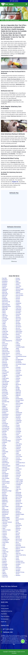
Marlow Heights (5, 517)
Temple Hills (5, 331)
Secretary (4, 370)
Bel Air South (19, 539)
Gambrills (18, 337)
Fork (17, 365)
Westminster (5, 300)
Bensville (18, 533)
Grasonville (18, 314)
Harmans (18, 298)
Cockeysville (19, 439)
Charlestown (19, 469)
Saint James (5, 383)
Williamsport (5, 289)
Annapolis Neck (19, 561)
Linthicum (4, 531)
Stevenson (4, 345)
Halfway (18, 304)
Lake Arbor (4, 556)
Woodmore (4, 282)
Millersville (4, 497)
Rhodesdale (5, 409)
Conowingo (18, 431)
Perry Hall (4, 439)
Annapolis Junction (20, 562)
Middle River (5, 501)
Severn (4, 368)
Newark (4, 472)
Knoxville (4, 559)
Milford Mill (4, 498)
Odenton (4, 456)
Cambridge (18, 484)
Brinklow (18, 511)
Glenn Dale (18, 318)
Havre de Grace (19, 293)
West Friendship (6, 304)
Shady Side (5, 365)
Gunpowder (18, 309)
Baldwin (18, 551)
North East (4, 467)
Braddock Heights (20, 514)
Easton (17, 397)
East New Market (20, 400)
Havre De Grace (19, 295)
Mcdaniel (4, 504)
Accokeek (18, 569)
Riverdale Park (5, 401)
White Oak (4, 292)
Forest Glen (18, 370)
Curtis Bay (18, 418)
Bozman (18, 515)
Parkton (4, 447)
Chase (17, 467)
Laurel (3, 545)
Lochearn (4, 526)
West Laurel (5, 303)
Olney (3, 454)
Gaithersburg (19, 339)
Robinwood (5, 397)
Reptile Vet (3, 621)
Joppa (3, 570)
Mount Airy (4, 489)
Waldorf (4, 311)
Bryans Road (19, 497)
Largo (3, 547)
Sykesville (4, 336)
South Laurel (5, 354)
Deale (17, 409)
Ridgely (4, 406)
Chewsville (18, 454)
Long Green (5, 525)
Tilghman (4, 328)
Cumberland (18, 420)
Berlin (17, 531)
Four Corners (19, 354)
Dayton (17, 411)
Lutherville (4, 523)
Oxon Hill (4, 448)
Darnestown (18, 414)
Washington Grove (6, 306)
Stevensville (5, 343)
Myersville (4, 486)
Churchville (18, 450)
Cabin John (18, 489)
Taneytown (4, 332)
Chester (17, 461)
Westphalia (4, 298)
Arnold (17, 558)
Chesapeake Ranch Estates (20, 463)
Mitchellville (5, 495)
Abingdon (18, 570)
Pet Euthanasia (4, 619)
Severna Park (5, 367)
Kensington (4, 564)
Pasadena (4, 442)
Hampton (18, 301)
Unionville (4, 317)
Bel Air (17, 542)
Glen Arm (18, 328)
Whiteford (4, 290)
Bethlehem (18, 528)
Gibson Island (19, 331)
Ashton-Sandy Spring (21, 555)
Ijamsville (18, 279)
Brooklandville (19, 506)
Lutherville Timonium (7, 522)
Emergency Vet (4, 605)
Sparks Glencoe (6, 353)
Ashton (17, 556)
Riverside (4, 400)
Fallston (17, 376)
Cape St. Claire (19, 481)
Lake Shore (5, 555)
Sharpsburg (5, 364)
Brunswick (18, 498)
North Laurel (5, 464)
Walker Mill (4, 309)
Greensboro (18, 311)
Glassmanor (18, 329)
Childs (17, 453)
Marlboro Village (6, 519)
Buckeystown (19, 495)
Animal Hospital (5, 608)
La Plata (4, 558)
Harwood (18, 297)
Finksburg (18, 372)
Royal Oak (4, 386)
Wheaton (4, 297)
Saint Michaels (5, 381)
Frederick (18, 353)
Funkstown (18, 340)
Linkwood (4, 533)
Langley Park (5, 551)
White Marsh (5, 293)
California (18, 487)
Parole (3, 444)
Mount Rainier (5, 487)
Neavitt (3, 479)
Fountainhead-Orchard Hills (21, 357)
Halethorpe (18, 306)
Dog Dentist (4, 613)
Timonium (4, 326)
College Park (19, 436)
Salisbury (4, 379)
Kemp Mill (4, 565)
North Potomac (5, 462)
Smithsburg (4, 358)
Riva (3, 403)
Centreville (18, 472)
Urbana (4, 312)
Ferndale (18, 373)
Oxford (3, 450)
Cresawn (18, 425)
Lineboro (4, 536)
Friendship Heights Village (20, 347)
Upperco (4, 314)
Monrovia (4, 492)
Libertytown (5, 537)
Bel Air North (19, 540)
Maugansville (5, 509)
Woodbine (4, 286)
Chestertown (19, 459)
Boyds (17, 517)
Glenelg (17, 322)
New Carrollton (5, 478)
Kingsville (4, 561)
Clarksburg (18, 447)
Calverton (18, 486)
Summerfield (5, 337)
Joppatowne (5, 569)
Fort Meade (18, 361)
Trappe (3, 323)
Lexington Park (5, 539)
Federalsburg (19, 375)
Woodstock (4, 279)
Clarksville (18, 445)
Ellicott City (18, 384)
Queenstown (5, 415)
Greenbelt (18, 312)
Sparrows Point (5, 351)
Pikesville (4, 431)
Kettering (4, 562)
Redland (4, 412)
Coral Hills (18, 428)
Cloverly (18, 440)
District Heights (19, 403)
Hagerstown (18, 307)
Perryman (4, 436)
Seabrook (4, 373)
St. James (4, 347)
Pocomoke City (5, 428)
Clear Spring (19, 444)
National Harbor (6, 483)
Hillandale (18, 290)
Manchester (5, 520)
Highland (18, 292)
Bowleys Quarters (20, 519)
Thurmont (4, 329)
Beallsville (18, 544)
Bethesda (7, 20)
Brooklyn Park (19, 503)
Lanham (4, 550)
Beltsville (18, 536)
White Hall (4, 295)
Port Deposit (5, 423)
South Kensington (6, 356)
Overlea (4, 453)
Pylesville (4, 418)
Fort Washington (19, 359)
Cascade (18, 476)
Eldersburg (18, 390)
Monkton (4, 494)
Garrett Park (18, 336)
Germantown (19, 332)
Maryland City (5, 512)
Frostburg (18, 345)
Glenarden (18, 323)
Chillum (17, 451)
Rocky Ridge (5, 393)
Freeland (18, 351)
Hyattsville (18, 282)
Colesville (18, 437)
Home (2, 20)
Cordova (18, 426)
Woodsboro (5, 281)
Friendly (18, 350)
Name (3, 484)
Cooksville (18, 429)
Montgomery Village (6, 490)
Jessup (4, 572)
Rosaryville (4, 390)
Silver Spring (5, 359)
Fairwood (18, 378)
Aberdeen (18, 575)
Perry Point (4, 437)
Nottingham (5, 461)
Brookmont (18, 501)
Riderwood (4, 408)
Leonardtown (5, 540)
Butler (17, 490)
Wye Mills (4, 278)
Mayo (3, 508)
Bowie (17, 520)
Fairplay (18, 379)
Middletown (5, 500)
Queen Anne (5, 417)
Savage (4, 376)
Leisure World (5, 542)
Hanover (18, 300)
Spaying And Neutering (6, 611)
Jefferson (4, 573)
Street (3, 342)
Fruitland (18, 343)
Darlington (18, 415)
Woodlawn (4, 284)
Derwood (18, 406)
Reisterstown (5, 411)
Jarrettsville (4, 575)
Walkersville (5, 307)
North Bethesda (5, 469)
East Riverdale (19, 398)
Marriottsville (5, 514)
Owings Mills (5, 451)
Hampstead (18, 303)
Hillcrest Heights (19, 289)
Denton (17, 408)
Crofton (17, 423)
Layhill (3, 544)
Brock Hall (18, 509)
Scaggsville (5, 375)
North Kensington (6, 465)
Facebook (14, 653)
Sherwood (4, 362)
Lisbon (3, 528)
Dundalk (18, 401)
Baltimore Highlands (20, 547)
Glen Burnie (18, 326)
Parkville (4, 445)
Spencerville (5, 350)
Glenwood (18, 317)
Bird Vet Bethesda (14, 20)
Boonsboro (18, 523)
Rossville (4, 387)
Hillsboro (18, 287)
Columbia (18, 433)
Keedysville (5, 567)
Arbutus (17, 559)
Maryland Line (5, 511)
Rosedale (4, 389)
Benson (17, 534)
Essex (17, 383)
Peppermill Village (6, 440)
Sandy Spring (5, 378)
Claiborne (18, 448)
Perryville (4, 434)
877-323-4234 (8, 629)
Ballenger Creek (19, 550)
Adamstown (18, 567)
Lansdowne (5, 548)
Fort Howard (18, 362)
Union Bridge (5, 318)
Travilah (4, 322)
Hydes (17, 281)
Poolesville (4, 425)
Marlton (4, 515)
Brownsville (18, 500)
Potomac (4, 422)
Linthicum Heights (6, 530)
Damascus (18, 417)
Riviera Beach (5, 398)
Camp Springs (19, 483)
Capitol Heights (19, 479)
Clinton (17, 442)
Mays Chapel (5, 506)
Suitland (4, 339)
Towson (4, 325)
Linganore (4, 534)
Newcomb (4, 470)
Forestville (18, 367)
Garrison (18, 334)
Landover (4, 553)
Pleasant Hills (5, 429)
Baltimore (18, 548)
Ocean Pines (5, 458)
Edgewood (18, 392)
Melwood (4, 503)
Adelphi (17, 565)
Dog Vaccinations (5, 616)
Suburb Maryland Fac (7, 340)
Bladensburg (19, 525)
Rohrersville (5, 392)
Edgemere (18, 395)
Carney (17, 478)
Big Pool (18, 526)
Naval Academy (6, 481)
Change (17, 470)
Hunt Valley (18, 286)
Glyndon (18, 315)
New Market (5, 476)
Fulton (17, 342)
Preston (4, 420)
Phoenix (4, 433)
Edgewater (18, 393)
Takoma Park (5, 334)
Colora (17, 434)
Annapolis (18, 564)
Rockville (4, 395)
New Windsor (5, 473)
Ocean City (4, 459)
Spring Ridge (5, 348)
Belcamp (18, 537)
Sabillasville (5, 384)
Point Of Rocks (5, 426)
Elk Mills (18, 389)
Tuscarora (4, 320)
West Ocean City (6, 301)
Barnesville (18, 545)
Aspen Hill (18, 553)
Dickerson (18, 404)
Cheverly (18, 458)
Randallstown (5, 414)
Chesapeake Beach (20, 465)
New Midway (5, 475)
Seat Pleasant (5, 372)
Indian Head (5, 576)
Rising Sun (4, 404)
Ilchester (18, 278)
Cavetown (18, 473)
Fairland (18, 381)
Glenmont (18, 320)
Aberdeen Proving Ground (20, 573)
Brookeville (18, 508)
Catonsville (18, 475)
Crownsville (18, 422)
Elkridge (18, 387)
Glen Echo (18, 325)
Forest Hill (18, 368)
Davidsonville (19, 412)
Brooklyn (18, 504)
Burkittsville (18, 494)
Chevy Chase (19, 456)
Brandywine (18, 512)
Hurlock (17, 284)
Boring (17, 522)
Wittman (4, 287)
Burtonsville (18, 492)
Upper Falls (5, 315)
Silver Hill (4, 361)
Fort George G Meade (21, 364)
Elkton (17, 386)
